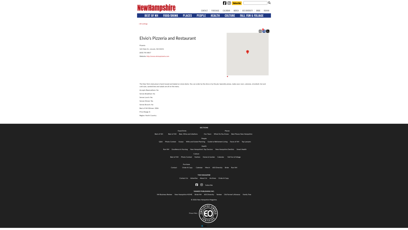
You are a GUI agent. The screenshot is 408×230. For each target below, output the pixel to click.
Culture (230, 15)
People (201, 15)
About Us (203, 178)
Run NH (266, 10)
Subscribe (237, 3)
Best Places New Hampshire (241, 134)
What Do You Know (221, 134)
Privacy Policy (193, 213)
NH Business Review (164, 194)
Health (215, 15)
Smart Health (241, 149)
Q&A (161, 142)
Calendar (226, 10)
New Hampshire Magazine (166, 8)
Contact (204, 10)
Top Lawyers (246, 142)
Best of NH (151, 15)
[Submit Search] (269, 2)
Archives (213, 178)
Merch (236, 10)
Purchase (215, 10)
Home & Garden (209, 157)
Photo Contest (170, 142)
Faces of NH (234, 142)
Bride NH (198, 194)
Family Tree (247, 194)
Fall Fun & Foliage (252, 15)
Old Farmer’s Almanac (232, 194)
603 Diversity (247, 10)
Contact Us (183, 178)
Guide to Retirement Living (217, 142)
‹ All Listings (143, 24)
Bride (258, 10)
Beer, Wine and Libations (188, 134)
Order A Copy (187, 167)
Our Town (207, 134)
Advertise (194, 178)
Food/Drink (170, 15)
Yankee (219, 194)
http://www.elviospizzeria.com (158, 56)
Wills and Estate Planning (195, 142)
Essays (181, 142)
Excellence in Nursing (180, 149)
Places (187, 15)
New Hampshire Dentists (224, 149)
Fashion (197, 157)
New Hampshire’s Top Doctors (201, 149)
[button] (247, 52)
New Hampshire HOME (183, 194)
